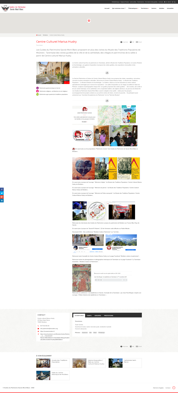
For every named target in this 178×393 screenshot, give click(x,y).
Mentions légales (158, 388)
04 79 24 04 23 (44, 325)
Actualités (170, 8)
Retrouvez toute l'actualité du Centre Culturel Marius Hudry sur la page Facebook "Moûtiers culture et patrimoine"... (106, 256)
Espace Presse (125, 2)
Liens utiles (133, 2)
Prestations (108, 315)
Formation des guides (151, 2)
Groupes (98, 315)
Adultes (161, 8)
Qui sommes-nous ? (118, 8)
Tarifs (89, 315)
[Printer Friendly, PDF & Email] (131, 42)
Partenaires (140, 2)
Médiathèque (116, 2)
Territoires (144, 8)
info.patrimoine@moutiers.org (49, 328)
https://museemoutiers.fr (47, 331)
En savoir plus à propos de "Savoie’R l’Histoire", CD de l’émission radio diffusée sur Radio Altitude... (101, 228)
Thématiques (132, 8)
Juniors (153, 8)
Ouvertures (79, 315)
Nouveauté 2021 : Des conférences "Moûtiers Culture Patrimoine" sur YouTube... (96, 232)
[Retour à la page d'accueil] (13, 8)
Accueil (107, 8)
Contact (161, 2)
